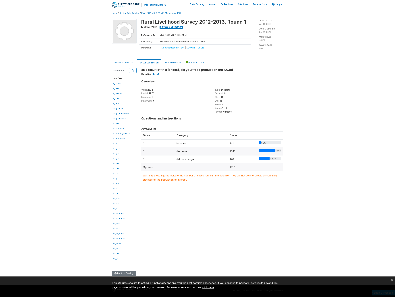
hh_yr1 (115, 258)
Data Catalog (197, 4)
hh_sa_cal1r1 (119, 213)
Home (114, 13)
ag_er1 (116, 88)
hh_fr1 (115, 143)
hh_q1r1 (116, 198)
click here (208, 287)
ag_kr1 (116, 103)
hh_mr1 (116, 193)
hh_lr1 (115, 188)
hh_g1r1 (116, 148)
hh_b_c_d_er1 (119, 128)
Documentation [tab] (172, 62)
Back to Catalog (125, 273)
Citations (243, 4)
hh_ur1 (116, 253)
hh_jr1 (115, 178)
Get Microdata (172, 27)
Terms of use (260, 4)
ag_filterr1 (117, 93)
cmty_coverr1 (119, 108)
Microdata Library (155, 4)
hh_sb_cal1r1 (119, 233)
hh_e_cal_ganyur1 (121, 133)
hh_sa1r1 (117, 223)
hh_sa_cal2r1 (119, 218)
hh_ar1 (116, 123)
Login (279, 4)
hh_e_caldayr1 (119, 138)
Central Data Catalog (129, 13)
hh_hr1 (116, 163)
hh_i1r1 (116, 168)
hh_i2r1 (116, 173)
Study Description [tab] (124, 62)
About (212, 4)
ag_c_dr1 (117, 83)
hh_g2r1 (116, 153)
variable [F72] (175, 13)
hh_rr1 (115, 208)
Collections (227, 4)
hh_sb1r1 (117, 243)
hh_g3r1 (116, 158)
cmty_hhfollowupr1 (121, 113)
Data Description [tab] (149, 63)
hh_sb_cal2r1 (119, 238)
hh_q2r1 (116, 203)
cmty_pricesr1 (119, 118)
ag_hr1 (116, 98)
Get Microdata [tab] (196, 62)
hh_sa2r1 (117, 228)
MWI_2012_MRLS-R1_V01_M (154, 13)
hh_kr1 (116, 183)
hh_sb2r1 (117, 248)
